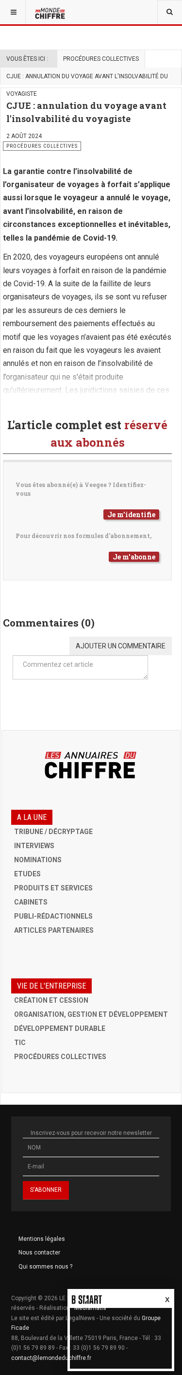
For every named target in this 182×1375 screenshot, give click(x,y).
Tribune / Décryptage (53, 831)
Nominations (38, 860)
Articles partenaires (54, 930)
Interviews (34, 846)
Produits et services (53, 888)
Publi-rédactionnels (53, 916)
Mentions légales (41, 1239)
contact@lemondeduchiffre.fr (51, 1358)
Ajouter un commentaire (120, 646)
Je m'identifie (131, 514)
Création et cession (51, 1000)
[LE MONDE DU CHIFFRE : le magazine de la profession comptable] (51, 12)
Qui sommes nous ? (45, 1266)
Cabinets (31, 902)
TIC (20, 1042)
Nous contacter (39, 1252)
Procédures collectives (101, 58)
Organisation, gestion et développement (91, 1014)
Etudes (27, 874)
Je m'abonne (134, 556)
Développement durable (59, 1028)
